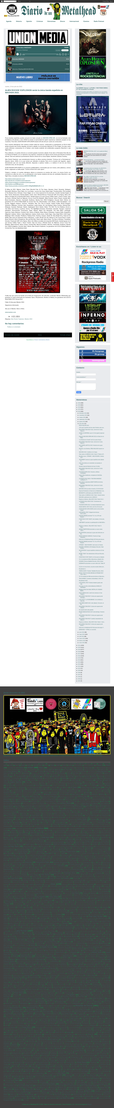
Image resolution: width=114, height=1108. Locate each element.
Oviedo (43, 984)
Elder (24, 857)
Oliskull (78, 978)
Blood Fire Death (77, 806)
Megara (81, 952)
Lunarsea (107, 941)
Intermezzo (73, 911)
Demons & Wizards (27, 841)
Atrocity (43, 791)
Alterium (46, 778)
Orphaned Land (52, 982)
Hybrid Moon (79, 904)
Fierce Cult (83, 873)
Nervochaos (76, 970)
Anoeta (12, 783)
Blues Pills (56, 808)
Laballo (29, 928)
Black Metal (66, 803)
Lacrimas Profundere (38, 928)
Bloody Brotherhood (10, 808)
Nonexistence (77, 973)
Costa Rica (55, 826)
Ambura (77, 778)
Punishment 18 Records (69, 996)
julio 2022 (81, 423)
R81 (57, 998)
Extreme (29, 869)
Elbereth (18, 857)
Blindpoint (36, 806)
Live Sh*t (12, 940)
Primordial (24, 994)
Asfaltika (47, 789)
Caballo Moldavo (35, 815)
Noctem (46, 973)
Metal (14, 956)
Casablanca (84, 817)
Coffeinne (55, 824)
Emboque (69, 858)
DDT (79, 835)
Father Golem (72, 871)
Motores (23, 964)
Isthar (107, 912)
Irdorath (35, 912)
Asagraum (30, 789)
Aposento (17, 785)
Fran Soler (106, 876)
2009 (79, 670)
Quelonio (32, 998)
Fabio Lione (56, 869)
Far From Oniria (47, 871)
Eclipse (46, 853)
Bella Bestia (21, 799)
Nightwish (94, 972)
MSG (81, 964)
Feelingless (6, 873)
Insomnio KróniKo (46, 911)
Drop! (15, 851)
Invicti (15, 912)
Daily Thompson (46, 832)
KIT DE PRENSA (45, 923)
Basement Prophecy (100, 796)
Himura (90, 900)
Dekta (63, 839)
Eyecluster (50, 869)
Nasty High (83, 968)
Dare (83, 832)
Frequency (58, 878)
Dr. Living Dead (39, 850)
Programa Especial (84, 995)
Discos (62, 21)
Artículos (97, 787)
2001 (79, 681)
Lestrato (89, 934)
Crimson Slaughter (103, 826)
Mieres (13, 959)
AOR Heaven (86, 784)
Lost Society (7, 941)
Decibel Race (105, 837)
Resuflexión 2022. (83, 580)
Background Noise (51, 794)
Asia (71, 789)
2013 (79, 662)
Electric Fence (56, 857)
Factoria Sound (76, 869)
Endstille (57, 860)
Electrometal (90, 857)
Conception (106, 824)
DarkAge (77, 834)
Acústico (32, 771)
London (57, 940)
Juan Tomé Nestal (64, 918)
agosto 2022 (82, 421)
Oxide (49, 984)
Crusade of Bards (28, 830)
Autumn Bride (19, 792)
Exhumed (75, 867)
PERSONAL (67, 987)
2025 (79, 405)
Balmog (102, 794)
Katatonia (92, 920)
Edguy (96, 853)
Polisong (45, 991)
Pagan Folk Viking (84, 984)
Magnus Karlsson (70, 945)
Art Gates (73, 787)
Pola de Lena (38, 991)
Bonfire (51, 810)
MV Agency (34, 966)
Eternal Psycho (8, 866)
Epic (94, 862)
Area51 (82, 785)
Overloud (34, 984)
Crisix (10, 828)
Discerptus (58, 846)
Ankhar (86, 782)
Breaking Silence (22, 812)
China (23, 822)
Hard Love (67, 893)
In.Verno (67, 907)
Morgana (20, 963)
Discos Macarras (88, 846)
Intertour (89, 911)
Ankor (99, 782)
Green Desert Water (87, 888)
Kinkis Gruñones (14, 923)
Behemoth (6, 799)
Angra (27, 782)
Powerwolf (35, 993)
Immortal (47, 905)
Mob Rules (32, 961)
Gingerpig (47, 884)
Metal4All (29, 957)
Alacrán (82, 775)
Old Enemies (51, 978)
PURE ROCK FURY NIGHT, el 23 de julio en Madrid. (91, 557)
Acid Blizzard (87, 769)
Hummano (38, 904)
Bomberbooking (87, 808)
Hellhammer (77, 898)
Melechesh (88, 952)
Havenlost (64, 895)
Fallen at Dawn (16, 871)
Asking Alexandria (78, 789)
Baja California (76, 794)
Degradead (51, 839)
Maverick (21, 952)
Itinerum (11, 914)
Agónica (48, 775)
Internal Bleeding (81, 911)
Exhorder (68, 867)
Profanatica (58, 994)
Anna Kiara (106, 782)
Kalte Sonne (13, 920)
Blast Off (78, 805)
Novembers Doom (63, 975)
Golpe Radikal (12, 886)
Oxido (61, 984)
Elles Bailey (22, 858)
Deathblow (56, 837)
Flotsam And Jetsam (24, 876)
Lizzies (29, 940)
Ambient (71, 778)
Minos (52, 959)
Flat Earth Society (87, 875)
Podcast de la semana (16, 991)
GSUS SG (71, 889)
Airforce (76, 775)
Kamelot (27, 919)
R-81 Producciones (49, 998)
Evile (38, 867)
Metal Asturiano (26, 956)
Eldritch (29, 857)
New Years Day (27, 972)
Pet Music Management (96, 987)
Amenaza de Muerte (92, 778)
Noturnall (48, 975)
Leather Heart (28, 933)
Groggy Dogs (26, 889)
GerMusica (84, 882)
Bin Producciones (23, 801)
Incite (80, 907)
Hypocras (99, 904)
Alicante (37, 776)
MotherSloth (8, 964)
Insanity (14, 911)
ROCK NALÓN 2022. (84, 425)
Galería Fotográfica (78, 880)
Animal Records (54, 782)
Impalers (69, 905)
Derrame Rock (97, 841)
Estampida (58, 864)
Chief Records (93, 821)
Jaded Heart (75, 914)
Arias (7, 787)
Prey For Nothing (77, 993)
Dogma (62, 848)
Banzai (19, 796)
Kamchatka (20, 919)
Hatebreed (47, 895)
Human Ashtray (30, 904)
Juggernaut (90, 918)
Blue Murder (44, 808)
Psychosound (38, 996)
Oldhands (59, 978)
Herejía (108, 898)
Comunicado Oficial (98, 824)
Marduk (108, 948)
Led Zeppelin (46, 933)
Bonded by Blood (12, 810)
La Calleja (50, 927)
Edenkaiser (70, 853)
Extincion (24, 869)
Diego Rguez (14, 846)
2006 (79, 676)
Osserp (78, 982)
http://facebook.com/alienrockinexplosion (18, 180)
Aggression (26, 775)
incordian (85, 907)
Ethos (16, 865)
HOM (59, 902)
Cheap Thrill (42, 821)
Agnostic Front (40, 775)
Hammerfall (6, 893)
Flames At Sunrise (75, 875)
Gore (18, 886)
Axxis (107, 792)
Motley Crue (16, 964)
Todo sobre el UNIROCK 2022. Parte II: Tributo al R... (91, 454)
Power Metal (18, 993)
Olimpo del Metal (67, 978)
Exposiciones (7, 869)
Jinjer (33, 916)
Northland (15, 975)
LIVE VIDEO (20, 940)
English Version (94, 860)
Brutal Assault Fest (85, 812)
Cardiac (66, 817)
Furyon (36, 880)
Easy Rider (23, 853)
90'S (63, 768)
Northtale (21, 975)
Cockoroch (47, 824)
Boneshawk (44, 810)
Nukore (42, 977)
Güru (17, 891)
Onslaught (71, 980)
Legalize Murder (84, 933)
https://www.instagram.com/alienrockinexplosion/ (20, 182)
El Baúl (58, 855)
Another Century (27, 783)
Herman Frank (25, 900)
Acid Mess (94, 769)
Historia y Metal (17, 902)
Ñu (65, 977)
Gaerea (65, 880)
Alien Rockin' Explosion (17, 319)
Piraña (93, 989)
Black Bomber (61, 801)
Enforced (80, 860)
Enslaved (12, 862)
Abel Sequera (102, 768)
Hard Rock (75, 893)
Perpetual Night (58, 987)
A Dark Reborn (70, 768)
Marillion (13, 950)
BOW (97, 810)
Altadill (23, 778)
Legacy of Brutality (57, 933)
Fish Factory (45, 875)
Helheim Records (28, 898)
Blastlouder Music (105, 805)
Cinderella (57, 822)
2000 (49, 763)
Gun (98, 889)
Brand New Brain (7, 812)
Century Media (82, 819)
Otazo (84, 982)
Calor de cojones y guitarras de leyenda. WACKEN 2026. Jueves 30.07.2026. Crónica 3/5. (96, 185)
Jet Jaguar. (21, 916)
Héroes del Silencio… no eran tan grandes (94, 159)
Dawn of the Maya (59, 835)
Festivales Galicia (56, 873)
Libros (93, 936)
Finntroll (107, 873)
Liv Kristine (82, 938)
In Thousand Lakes (46, 907)
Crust (36, 830)
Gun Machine (104, 889)
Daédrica (13, 832)
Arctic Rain (69, 785)
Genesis (64, 882)
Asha (58, 789)
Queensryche (23, 998)
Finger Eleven (91, 873)
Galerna (87, 880)
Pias (63, 989)
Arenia (94, 785)
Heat (5, 897)
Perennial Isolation (26, 987)
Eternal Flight (97, 864)
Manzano (69, 948)
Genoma (70, 882)
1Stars (36, 763)
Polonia (51, 991)
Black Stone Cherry (15, 805)
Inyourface (29, 912)
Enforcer (86, 860)
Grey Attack (103, 888)
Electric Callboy (46, 857)
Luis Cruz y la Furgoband (90, 941)
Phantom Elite (106, 987)
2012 (79, 664)
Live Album (90, 938)
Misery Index (66, 959)
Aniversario (78, 782)
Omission (98, 978)
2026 (79, 403)
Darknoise (97, 834)
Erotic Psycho (106, 862)
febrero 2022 (82, 640)
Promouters (7, 996)
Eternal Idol (106, 864)
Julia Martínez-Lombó (101, 918)
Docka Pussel (39, 848)
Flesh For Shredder (99, 874)
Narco (59, 968)
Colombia (80, 824)
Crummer (19, 830)
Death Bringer (28, 837)
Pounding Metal (8, 993)
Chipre (28, 822)
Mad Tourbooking (8, 945)
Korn (16, 925)
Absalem (22, 769)
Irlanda (40, 912)
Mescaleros (85, 954)
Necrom (18, 970)
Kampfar (32, 919)
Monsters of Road (65, 961)
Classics (94, 822)
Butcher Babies (25, 815)
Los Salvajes (105, 940)
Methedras (88, 957)
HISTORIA (8, 902)
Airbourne (70, 775)
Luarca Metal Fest (65, 941)
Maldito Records (47, 947)
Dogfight (56, 848)
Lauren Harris (95, 931)
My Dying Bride (44, 966)
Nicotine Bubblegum (48, 972)
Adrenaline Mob (82, 771)
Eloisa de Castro (31, 858)
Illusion (35, 905)
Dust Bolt (82, 851)
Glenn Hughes (78, 884)
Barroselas (92, 796)
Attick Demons (63, 791)
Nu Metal (92, 975)
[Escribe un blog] (14, 316)
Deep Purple (7, 839)
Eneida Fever (64, 860)
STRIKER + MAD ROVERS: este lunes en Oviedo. (91, 545)
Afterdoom (84, 773)
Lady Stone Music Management (63, 928)
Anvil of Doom (61, 784)
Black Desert (96, 801)
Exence (55, 867)
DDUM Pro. (85, 835)
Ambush (83, 778)
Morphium (63, 963)
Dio (52, 846)
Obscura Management (87, 977)
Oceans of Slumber (9, 978)
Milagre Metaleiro (31, 959)
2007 (79, 674)
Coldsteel (74, 824)
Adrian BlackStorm (102, 771)
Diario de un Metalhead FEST (62, 844)
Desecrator (6, 842)
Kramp (44, 925)
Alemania (6, 776)
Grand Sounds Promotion (84, 886)
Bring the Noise (51, 812)
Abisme (10, 769)
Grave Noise (36, 888)
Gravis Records (52, 888)
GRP (44, 889)
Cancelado (25, 817)
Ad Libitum (40, 771)
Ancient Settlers (55, 780)
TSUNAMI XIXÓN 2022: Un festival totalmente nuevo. (92, 504)
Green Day (77, 888)
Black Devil (105, 801)
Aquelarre (30, 785)
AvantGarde (54, 792)
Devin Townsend (104, 842)
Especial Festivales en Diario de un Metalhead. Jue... (92, 491)
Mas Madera (64, 950)
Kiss (29, 923)
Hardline (6, 895)
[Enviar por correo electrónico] (12, 316)
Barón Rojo (83, 796)
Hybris (85, 904)
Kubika (107, 925)
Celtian (30, 819)
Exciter (49, 867)
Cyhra (109, 830)
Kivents (65, 923)
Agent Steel (18, 775)
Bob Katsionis (69, 808)
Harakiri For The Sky (56, 893)
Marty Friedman (50, 950)
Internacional (74, 21)
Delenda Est (84, 839)
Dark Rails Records (58, 834)
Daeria (20, 832)
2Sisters (86, 765)
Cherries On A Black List (62, 821)
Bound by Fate (91, 810)
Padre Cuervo (74, 984)
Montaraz (74, 961)
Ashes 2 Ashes (64, 789)
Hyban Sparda (70, 904)
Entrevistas (51, 21)
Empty (5, 860)
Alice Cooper (46, 776)
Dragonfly (63, 850)
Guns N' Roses (8, 891)
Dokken (68, 848)
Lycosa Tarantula (30, 943)
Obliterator (77, 977)
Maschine (72, 950)
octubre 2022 (82, 417)
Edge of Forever (88, 853)
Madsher (50, 945)
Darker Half (84, 834)
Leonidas (58, 934)
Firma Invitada (34, 875)
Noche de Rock (38, 973)
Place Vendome (100, 989)
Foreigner (77, 876)
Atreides (38, 791)
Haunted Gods (56, 895)
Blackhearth (44, 805)
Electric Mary (64, 857)
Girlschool (64, 884)
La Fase (105, 927)
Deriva (77, 841)
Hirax (101, 900)
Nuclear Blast (17, 977)
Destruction (48, 842)
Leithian (25, 934)
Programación (97, 995)
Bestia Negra (69, 799)
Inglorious (60, 909)
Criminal (95, 826)
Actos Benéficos (12, 771)
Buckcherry (31, 813)
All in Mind (79, 776)
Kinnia (21, 923)
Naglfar (24, 968)
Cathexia (9, 819)
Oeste (33, 978)
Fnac (46, 876)
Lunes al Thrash (7, 943)
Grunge (63, 889)
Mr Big (71, 964)
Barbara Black (36, 796)
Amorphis (40, 780)
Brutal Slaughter (8, 814)
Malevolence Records (63, 947)
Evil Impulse (7, 867)
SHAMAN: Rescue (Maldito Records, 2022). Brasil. (91, 561)
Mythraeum (83, 966)
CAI (71, 815)
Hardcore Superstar (104, 893)
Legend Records (93, 933)
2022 (79, 411)
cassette (104, 817)
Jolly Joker (83, 916)
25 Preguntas (78, 765)
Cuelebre (79, 830)
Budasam (38, 814)
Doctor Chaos (49, 848)
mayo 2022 (82, 634)
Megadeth (74, 952)
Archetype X (55, 785)
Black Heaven (16, 803)
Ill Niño (24, 905)
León (51, 934)
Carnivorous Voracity (74, 817)
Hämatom (94, 891)
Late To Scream (76, 931)
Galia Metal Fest (95, 880)
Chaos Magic (16, 821)
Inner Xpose (85, 909)
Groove (33, 889)
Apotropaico (23, 785)
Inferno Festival (27, 909)
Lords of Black (70, 940)
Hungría (63, 904)
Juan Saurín (53, 918)
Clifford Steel (6, 824)
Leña (36, 934)
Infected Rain (12, 909)
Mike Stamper (21, 959)
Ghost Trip (12, 884)
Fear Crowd (87, 871)
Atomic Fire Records (29, 791)
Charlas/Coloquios (25, 821)
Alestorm (15, 776)
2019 (79, 649)
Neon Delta (69, 970)
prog (64, 994)
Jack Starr (67, 914)
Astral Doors (93, 789)
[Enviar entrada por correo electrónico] (9, 316)
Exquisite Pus (17, 869)
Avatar (61, 792)
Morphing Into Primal (54, 963)
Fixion (66, 875)
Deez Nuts (17, 839)
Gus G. (23, 891)
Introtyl (101, 911)
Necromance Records (27, 970)
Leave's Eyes (37, 933)
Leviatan (26, 936)
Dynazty (101, 851)
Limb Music (19, 938)
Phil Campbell (21, 989)
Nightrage (88, 971)
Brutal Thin (17, 814)
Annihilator (6, 784)
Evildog (33, 867)
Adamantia (57, 771)
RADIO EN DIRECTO (98, 998)
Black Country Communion (85, 801)
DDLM (74, 835)
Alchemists (100, 775)
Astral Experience (102, 789)
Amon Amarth (23, 780)
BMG (61, 808)
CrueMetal (12, 830)
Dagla (26, 832)
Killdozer (50, 921)
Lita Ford (63, 938)
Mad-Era (17, 945)
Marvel (57, 950)
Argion (108, 785)
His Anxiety (107, 900)
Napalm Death (39, 968)
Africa (69, 773)
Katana (86, 920)
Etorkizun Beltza (28, 866)
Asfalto (53, 789)
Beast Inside (86, 798)
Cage (67, 815)
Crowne (94, 828)
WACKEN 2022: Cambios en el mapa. (88, 452)
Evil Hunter (106, 866)
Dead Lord (94, 835)
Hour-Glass (99, 902)
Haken (81, 891)
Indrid (98, 907)
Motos (44, 964)
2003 (57, 763)
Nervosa (83, 970)
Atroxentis (49, 791)
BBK (55, 798)
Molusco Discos (40, 961)
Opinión (29, 21)
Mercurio (51, 954)
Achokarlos (79, 769)
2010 (79, 668)
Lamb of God (91, 928)
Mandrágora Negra (8, 948)
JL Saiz (38, 916)
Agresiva (55, 775)
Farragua (55, 871)
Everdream (70, 865)
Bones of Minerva (34, 810)
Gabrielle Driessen (58, 880)
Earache (16, 853)
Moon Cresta (81, 961)
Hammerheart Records (18, 893)
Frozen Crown (83, 878)
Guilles (93, 889)
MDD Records (43, 952)
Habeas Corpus (46, 891)
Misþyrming (97, 959)
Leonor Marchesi (67, 934)
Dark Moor (49, 834)
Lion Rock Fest (28, 938)
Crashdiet (83, 826)
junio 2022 (82, 632)
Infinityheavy (54, 909)
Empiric (107, 858)
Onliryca (48, 980)
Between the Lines (80, 799)
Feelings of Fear (15, 873)
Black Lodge (49, 803)
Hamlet (106, 891)
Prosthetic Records (17, 996)
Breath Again (37, 812)
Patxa (62, 985)
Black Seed (6, 805)
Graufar (5, 888)
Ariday (12, 787)
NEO (55, 970)
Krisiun (80, 925)
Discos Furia (78, 846)
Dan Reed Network (70, 832)
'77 (4, 763)
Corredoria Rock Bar (38, 826)
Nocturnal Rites (54, 973)
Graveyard (44, 888)
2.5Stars (42, 763)
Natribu (106, 968)
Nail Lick (30, 968)
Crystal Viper (71, 830)
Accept (58, 769)
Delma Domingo (105, 839)
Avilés (87, 792)
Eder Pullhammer (78, 853)
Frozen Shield (91, 878)
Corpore (30, 826)
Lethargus (106, 934)
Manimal (15, 948)
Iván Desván (46, 914)
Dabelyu (7, 832)
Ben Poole (52, 799)
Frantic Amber (26, 878)
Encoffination (28, 860)
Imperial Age (75, 905)
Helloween (84, 898)
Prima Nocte (105, 993)
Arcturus (76, 785)
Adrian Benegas (91, 771)
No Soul (19, 973)
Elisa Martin (14, 858)
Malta (85, 947)
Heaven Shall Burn (19, 897)
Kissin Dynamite (36, 923)
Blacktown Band (70, 805)
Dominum (74, 848)
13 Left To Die (16, 763)
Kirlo (26, 923)
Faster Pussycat (63, 871)
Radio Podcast (99, 21)
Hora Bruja (65, 902)
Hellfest (57, 898)
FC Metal (79, 871)
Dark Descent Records (11, 834)
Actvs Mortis (24, 771)
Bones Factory (22, 810)
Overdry (22, 984)
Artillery (107, 787)
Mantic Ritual (40, 948)
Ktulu (102, 925)
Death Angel (20, 837)
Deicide (57, 839)
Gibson (25, 884)
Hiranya (96, 900)
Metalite (58, 957)
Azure (42, 794)
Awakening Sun (100, 792)
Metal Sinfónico (20, 957)
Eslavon (36, 864)
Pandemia (96, 984)
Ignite (18, 905)
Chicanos (79, 821)
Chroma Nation (36, 822)
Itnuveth (18, 914)
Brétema (44, 812)
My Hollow (52, 966)
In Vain (55, 907)
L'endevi (32, 927)
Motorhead (30, 964)
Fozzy (101, 876)
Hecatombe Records (103, 897)
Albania (87, 775)
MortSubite (95, 963)
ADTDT (20, 773)
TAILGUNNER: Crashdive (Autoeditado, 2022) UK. (91, 578)
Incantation (74, 907)
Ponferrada (64, 991)
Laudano (89, 931)
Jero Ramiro (14, 916)
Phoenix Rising (43, 989)
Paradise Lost (19, 986)
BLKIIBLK (55, 806)
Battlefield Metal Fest (47, 798)
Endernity (51, 860)
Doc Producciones (28, 848)
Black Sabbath (104, 803)
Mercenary (44, 954)
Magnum (62, 945)
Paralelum (38, 986)
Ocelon (17, 978)
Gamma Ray (7, 882)
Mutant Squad (25, 966)
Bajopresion (87, 794)
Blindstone (43, 806)
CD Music (23, 819)
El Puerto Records (97, 855)
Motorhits (38, 964)
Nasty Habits (75, 968)
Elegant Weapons (99, 857)
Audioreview (84, 791)
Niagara (39, 971)
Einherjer (11, 855)
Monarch (48, 961)
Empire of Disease (98, 858)
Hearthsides (106, 895)
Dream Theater (103, 850)
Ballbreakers (95, 794)
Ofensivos (39, 978)
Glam (71, 884)
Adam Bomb (48, 771)
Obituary (71, 977)
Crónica (40, 828)
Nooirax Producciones (87, 973)
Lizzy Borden (37, 940)
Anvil (55, 783)
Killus (65, 921)
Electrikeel (81, 857)
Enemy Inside (72, 860)
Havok (70, 895)
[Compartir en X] (15, 316)
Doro (12, 850)
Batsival (22, 798)
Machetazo (73, 943)
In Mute (27, 907)
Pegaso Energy (106, 986)
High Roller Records (67, 900)
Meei (68, 952)
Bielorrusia (106, 799)
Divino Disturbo (17, 848)
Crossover (63, 828)
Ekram (16, 855)
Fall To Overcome (106, 869)
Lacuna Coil (50, 928)
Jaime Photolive (84, 914)
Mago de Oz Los (92, 945)
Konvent (11, 925)
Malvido (97, 947)
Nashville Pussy (66, 968)
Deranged (61, 841)
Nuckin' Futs (100, 975)
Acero (73, 769)
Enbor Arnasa (19, 860)
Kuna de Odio (16, 927)
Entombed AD (19, 862)
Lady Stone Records (80, 928)
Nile (106, 971)
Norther (107, 973)
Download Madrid (22, 850)
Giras (53, 884)
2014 (79, 660)
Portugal (90, 991)
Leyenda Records (59, 936)
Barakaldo (26, 796)
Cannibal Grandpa (58, 817)
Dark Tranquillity (69, 834)
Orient (20, 982)
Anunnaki (50, 783)
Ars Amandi (44, 787)
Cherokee (50, 821)
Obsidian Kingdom (99, 977)
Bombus (94, 808)
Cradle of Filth (69, 826)
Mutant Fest (14, 966)
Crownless (100, 828)
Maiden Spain (101, 945)
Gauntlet (58, 882)
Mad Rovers (104, 943)
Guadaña (86, 889)
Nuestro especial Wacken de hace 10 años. (89, 466)
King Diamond (95, 921)
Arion (17, 787)
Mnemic (19, 961)
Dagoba (32, 832)
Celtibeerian (38, 819)
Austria (106, 791)
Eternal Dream (87, 864)
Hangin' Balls (38, 893)
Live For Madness (100, 938)
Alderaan (107, 775)
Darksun (6, 835)
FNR (51, 876)
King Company (86, 921)
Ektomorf (22, 855)
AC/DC (53, 769)
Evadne (47, 865)
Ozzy (66, 984)
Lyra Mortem (56, 943)
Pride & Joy (86, 993)
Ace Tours (66, 769)
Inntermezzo (93, 909)
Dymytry (89, 851)
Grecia (59, 888)
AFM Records (61, 773)
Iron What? (95, 912)
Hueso (7, 904)
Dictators (95, 844)
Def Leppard (34, 839)
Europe (41, 866)
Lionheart (49, 938)
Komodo (5, 925)
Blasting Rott (95, 805)
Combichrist (88, 824)
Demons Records (38, 841)
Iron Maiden (66, 912)
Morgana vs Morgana (31, 963)
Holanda (36, 902)
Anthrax (43, 784)
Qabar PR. (106, 996)
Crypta (48, 830)
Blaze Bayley (9, 806)
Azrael (35, 794)
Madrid (32, 945)
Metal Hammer (81, 956)
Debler (89, 837)
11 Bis (9, 763)
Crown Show (87, 828)
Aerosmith (52, 773)
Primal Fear (7, 995)
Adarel (69, 771)
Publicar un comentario (13, 327)
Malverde (90, 947)
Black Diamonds (7, 803)
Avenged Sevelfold (69, 792)
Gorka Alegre (38, 886)
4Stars (30, 767)
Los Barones (86, 940)
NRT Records (79, 975)
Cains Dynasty (78, 815)
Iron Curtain (47, 912)
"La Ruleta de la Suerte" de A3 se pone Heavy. (90, 439)
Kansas (47, 919)
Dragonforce (70, 849)
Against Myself (91, 773)
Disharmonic (98, 846)
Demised (11, 841)
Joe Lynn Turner (57, 916)
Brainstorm (105, 810)
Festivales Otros (69, 873)
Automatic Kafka (8, 792)
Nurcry (53, 977)
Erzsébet (7, 864)
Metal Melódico (91, 956)
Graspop (106, 886)
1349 (23, 763)
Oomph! (78, 980)
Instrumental (63, 911)
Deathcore (63, 837)
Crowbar (71, 828)
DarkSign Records (105, 834)
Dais (53, 832)
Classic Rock (85, 822)
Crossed (51, 828)
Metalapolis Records (39, 957)
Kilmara (72, 921)
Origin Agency (27, 982)
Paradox (26, 985)
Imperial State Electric (85, 905)
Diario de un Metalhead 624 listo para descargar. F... (91, 627)
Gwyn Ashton (37, 891)
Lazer (109, 931)
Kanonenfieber (39, 920)
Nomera (70, 973)
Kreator (57, 925)
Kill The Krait (42, 921)
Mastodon (14, 952)
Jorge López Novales (96, 916)
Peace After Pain (69, 985)
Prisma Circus (31, 994)
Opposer (6, 982)
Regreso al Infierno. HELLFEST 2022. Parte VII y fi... (91, 499)
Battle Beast (37, 798)
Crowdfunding (78, 828)
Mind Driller (40, 959)
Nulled (47, 977)
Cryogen (42, 830)
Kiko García (34, 921)
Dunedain (41, 851)
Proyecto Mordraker (28, 996)
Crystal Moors (62, 830)
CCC (17, 819)
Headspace (91, 895)
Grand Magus (71, 886)
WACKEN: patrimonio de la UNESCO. (88, 497)
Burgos (78, 814)
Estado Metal (50, 864)
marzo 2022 (82, 638)
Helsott (103, 898)
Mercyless (76, 954)
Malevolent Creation (76, 947)
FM (42, 876)
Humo (45, 904)
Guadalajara (79, 889)
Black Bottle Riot (72, 801)
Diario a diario (30, 844)
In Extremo (12, 907)
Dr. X (53, 849)
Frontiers (66, 878)
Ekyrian (28, 855)
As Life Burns (20, 789)
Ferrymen (46, 873)
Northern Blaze (7, 975)
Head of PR (77, 895)
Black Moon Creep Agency (89, 803)
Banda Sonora (12, 796)
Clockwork (18, 824)
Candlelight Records (36, 817)
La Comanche (88, 927)
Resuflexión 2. (82, 569)
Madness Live (24, 945)
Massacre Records (88, 950)
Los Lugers (96, 940)
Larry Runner (21, 931)
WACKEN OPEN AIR (49, 138)
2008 (79, 672)
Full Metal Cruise (16, 880)
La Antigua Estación (41, 927)
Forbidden (71, 876)
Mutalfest (7, 966)
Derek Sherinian (69, 841)
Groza (39, 889)
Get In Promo (93, 882)
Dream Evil (95, 849)
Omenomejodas (91, 978)
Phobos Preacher (32, 989)
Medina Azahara (60, 952)
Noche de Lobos (28, 973)
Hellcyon (44, 898)
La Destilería (98, 927)
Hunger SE (56, 904)
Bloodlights (108, 806)
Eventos (86, 21)
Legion (101, 933)
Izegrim (54, 914)
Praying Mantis (44, 993)
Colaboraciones (64, 824)
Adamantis (64, 771)
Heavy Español (40, 897)
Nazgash (12, 970)
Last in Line (60, 931)
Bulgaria (44, 813)
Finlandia (98, 873)
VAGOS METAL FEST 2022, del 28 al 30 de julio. (90, 506)
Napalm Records (50, 968)
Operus (101, 980)
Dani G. (78, 832)
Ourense (108, 982)
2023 (79, 409)
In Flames (20, 907)
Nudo (26, 977)
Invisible (22, 912)
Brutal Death (95, 812)
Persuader (75, 987)
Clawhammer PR (103, 822)
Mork (40, 963)
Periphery (41, 987)
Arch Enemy (45, 785)
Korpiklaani (23, 925)
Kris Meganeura (72, 925)
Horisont (72, 902)
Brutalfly (24, 814)
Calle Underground (103, 815)
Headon (84, 895)
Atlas (13, 791)
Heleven (12, 898)
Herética (18, 900)
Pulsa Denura (52, 996)
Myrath (58, 966)
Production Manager (48, 995)
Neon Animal (61, 970)
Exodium (89, 867)
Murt (109, 964)
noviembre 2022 (83, 415)
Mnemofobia (25, 961)
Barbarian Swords (46, 796)
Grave (10, 888)
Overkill (28, 984)
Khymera (27, 921)
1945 (27, 763)
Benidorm (60, 799)
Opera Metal (94, 980)
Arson (66, 787)
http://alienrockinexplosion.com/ (15, 179)
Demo (18, 841)
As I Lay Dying (12, 789)
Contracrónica (16, 826)
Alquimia (17, 778)
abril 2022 (81, 636)
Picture (68, 989)
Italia (5, 914)
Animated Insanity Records (67, 782)
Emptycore (11, 860)
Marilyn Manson (21, 950)
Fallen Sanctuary (25, 871)
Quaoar (5, 998)
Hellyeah (99, 898)
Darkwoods (20, 835)
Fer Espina (31, 873)
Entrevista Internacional (60, 862)
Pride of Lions (96, 993)
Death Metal (46, 837)
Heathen (10, 897)
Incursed (92, 907)
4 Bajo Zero (13, 768)
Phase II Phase (7, 989)
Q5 (101, 996)
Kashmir (74, 919)
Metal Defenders (57, 956)
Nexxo (34, 971)
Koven (29, 925)
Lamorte (107, 928)
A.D (96, 768)
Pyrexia (97, 996)
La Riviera (11, 928)
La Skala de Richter (20, 928)
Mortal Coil (71, 963)
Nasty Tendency (92, 968)
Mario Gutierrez (39, 950)
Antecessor (36, 784)
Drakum (82, 850)
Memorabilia (24, 954)
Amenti (101, 778)
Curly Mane (96, 830)
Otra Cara (102, 982)
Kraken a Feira (36, 925)
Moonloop (97, 961)
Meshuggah (101, 954)
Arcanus (37, 785)
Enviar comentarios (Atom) (41, 339)
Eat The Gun (32, 853)
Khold (17, 921)
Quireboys (38, 998)
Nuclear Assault (8, 977)
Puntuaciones (90, 996)
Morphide (45, 963)
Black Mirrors (78, 803)
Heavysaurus (93, 896)
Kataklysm (80, 919)
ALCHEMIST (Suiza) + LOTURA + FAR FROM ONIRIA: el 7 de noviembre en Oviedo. (92, 88)
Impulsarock (105, 905)
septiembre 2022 (83, 419)
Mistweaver (90, 959)
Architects (62, 785)
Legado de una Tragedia (71, 933)
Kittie (60, 923)
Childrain (100, 821)
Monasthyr (55, 961)
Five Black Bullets (59, 874)
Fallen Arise (7, 871)
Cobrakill (41, 824)
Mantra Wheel (53, 948)
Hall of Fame (87, 891)
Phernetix (14, 989)
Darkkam (91, 834)
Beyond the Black (97, 799)
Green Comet (68, 888)
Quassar (11, 998)
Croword (107, 828)
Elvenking (40, 858)
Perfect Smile (34, 987)
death (109, 835)
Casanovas (92, 817)
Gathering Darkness (49, 882)
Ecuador (58, 853)
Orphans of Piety (62, 982)
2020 (79, 647)
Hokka (30, 902)
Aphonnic (107, 784)
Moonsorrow (106, 961)
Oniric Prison (24, 980)
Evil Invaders (16, 867)
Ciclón (44, 822)
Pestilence (86, 987)
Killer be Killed (57, 921)
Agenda (8, 21)
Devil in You (69, 842)
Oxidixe (55, 984)
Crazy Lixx (89, 826)
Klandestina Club (82, 923)
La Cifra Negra (79, 927)
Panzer (11, 986)
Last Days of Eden (50, 931)
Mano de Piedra (23, 948)
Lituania (76, 938)
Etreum (36, 865)
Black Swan (25, 805)
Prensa (60, 993)
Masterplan (6, 952)
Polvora (57, 991)
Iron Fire (54, 912)
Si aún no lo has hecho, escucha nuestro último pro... (92, 566)
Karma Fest (53, 920)
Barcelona (54, 796)
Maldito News (35, 947)
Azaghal (15, 794)
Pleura (107, 989)
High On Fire (57, 900)
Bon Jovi (100, 808)
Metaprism (81, 957)
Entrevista (28, 862)
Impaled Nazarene (56, 905)
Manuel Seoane (61, 948)
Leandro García (8, 933)
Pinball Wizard (85, 989)
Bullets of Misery (58, 814)
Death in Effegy (36, 837)
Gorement (30, 886)
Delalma (70, 839)
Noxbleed (71, 975)
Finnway (5, 874)
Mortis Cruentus (87, 963)
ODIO (23, 978)
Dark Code (96, 832)
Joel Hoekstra (67, 916)
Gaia (70, 880)
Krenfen (63, 925)
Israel (102, 912)
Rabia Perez (64, 998)
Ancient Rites (47, 780)
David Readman (36, 835)
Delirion (96, 839)
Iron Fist (59, 912)
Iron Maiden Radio (77, 912)
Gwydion (30, 891)
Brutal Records (105, 812)
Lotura (35, 941)
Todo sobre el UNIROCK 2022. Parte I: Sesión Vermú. (92, 495)
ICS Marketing (12, 905)
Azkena (30, 794)
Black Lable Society (27, 803)
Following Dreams (61, 876)
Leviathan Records (41, 936)
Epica (99, 862)
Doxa (31, 850)
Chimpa (17, 822)
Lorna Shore (78, 940)
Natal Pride (100, 968)
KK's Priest (74, 923)
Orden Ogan (14, 982)
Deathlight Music (72, 837)
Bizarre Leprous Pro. (50, 801)
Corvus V (47, 826)
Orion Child (35, 982)
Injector (73, 909)
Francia (5, 878)
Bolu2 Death (78, 808)
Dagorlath (38, 832)
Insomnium (54, 911)
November (54, 975)
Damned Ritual (60, 832)
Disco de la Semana (67, 846)
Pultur (58, 996)
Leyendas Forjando (85, 936)
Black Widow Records (34, 805)
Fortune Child (85, 876)
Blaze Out (18, 806)
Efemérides (102, 853)
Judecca (84, 918)
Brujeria (75, 812)
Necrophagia (39, 970)
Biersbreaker (7, 801)
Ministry (47, 959)
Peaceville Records (80, 986)
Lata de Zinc (68, 931)
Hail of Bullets (75, 891)
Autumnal (26, 792)
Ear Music (8, 853)
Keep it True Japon (101, 919)
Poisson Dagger (29, 991)
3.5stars (99, 765)
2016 (79, 655)
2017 (79, 653)
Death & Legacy (9, 837)
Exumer (35, 869)
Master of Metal (105, 950)
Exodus (96, 867)
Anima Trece (44, 782)
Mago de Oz (81, 945)
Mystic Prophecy (73, 966)
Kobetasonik (101, 923)
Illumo (29, 905)
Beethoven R (105, 798)
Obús (106, 977)
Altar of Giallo (30, 778)
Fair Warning (97, 869)
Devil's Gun (79, 842)
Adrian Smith (7, 773)
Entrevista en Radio (42, 862)
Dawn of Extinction (47, 835)
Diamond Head (12, 844)
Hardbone (85, 893)
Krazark (49, 925)
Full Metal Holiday (28, 880)
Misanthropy (59, 959)
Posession (99, 991)
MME (103, 959)
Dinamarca (35, 846)
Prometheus (106, 994)
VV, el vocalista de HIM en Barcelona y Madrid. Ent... (91, 559)
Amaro (58, 778)
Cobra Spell (33, 824)
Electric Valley (73, 857)
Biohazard (41, 801)
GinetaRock (39, 884)
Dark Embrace (23, 834)
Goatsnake (98, 884)
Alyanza (52, 778)
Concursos (7, 826)
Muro (104, 964)
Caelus (62, 815)
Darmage (27, 835)
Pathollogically (56, 985)
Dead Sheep (102, 835)
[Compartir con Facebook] (17, 316)
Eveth (90, 866)
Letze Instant (19, 936)
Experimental (104, 867)
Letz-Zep (12, 936)
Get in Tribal (100, 882)
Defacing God (42, 839)
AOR (78, 784)
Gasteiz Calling (39, 882)
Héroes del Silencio (35, 900)
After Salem (76, 773)
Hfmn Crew (48, 900)
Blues (50, 808)
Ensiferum (6, 862)
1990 (31, 763)
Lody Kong (44, 940)
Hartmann (12, 895)
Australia (99, 791)
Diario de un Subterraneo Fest (82, 844)
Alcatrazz (93, 775)
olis (74, 978)
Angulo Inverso (35, 782)
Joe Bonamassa (46, 916)
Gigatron (31, 884)
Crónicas (40, 21)
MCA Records (35, 952)
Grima (12, 889)
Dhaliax (5, 844)
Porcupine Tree (71, 991)
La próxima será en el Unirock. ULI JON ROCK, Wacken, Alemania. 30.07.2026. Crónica (95, 169)
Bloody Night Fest (29, 808)
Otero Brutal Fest (92, 982)
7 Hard (49, 767)
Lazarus (103, 931)
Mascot (79, 950)
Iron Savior (86, 912)
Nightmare (81, 972)
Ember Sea (54, 858)
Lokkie (50, 940)
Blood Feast (68, 806)
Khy (22, 921)
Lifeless (107, 936)
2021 (79, 645)
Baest (68, 794)
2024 (79, 407)
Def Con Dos (25, 839)
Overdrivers (14, 984)
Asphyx (85, 789)
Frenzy (52, 878)
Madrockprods (41, 945)
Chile (10, 822)
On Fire (105, 978)
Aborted (16, 769)
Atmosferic (18, 791)
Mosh (101, 963)
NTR (86, 975)
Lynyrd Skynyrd (48, 943)
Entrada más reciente (12, 335)
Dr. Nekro (47, 850)
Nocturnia (62, 973)
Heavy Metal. (77, 896)
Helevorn (18, 898)
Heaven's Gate (29, 896)
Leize (30, 934)
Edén (63, 853)
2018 (79, 651)
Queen (16, 998)
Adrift (14, 773)
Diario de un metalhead (44, 844)
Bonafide (106, 808)
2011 (79, 666)
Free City (34, 878)
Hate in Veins (30, 895)
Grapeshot (98, 886)
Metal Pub (12, 957)
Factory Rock (87, 869)
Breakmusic (30, 812)
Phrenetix (57, 989)
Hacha (53, 891)
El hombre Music (76, 855)
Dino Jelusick (44, 846)
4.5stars (20, 768)
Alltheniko (94, 776)
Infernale (19, 909)
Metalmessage (74, 957)
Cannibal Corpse (47, 817)
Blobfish (62, 806)
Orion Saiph (44, 982)
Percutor (18, 987)
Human (21, 904)
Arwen (5, 789)
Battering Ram (29, 798)
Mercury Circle (59, 954)
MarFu (7, 950)
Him (86, 900)
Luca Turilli (75, 941)
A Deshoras (79, 768)
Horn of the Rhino (80, 902)
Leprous (82, 934)
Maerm (56, 945)
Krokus (91, 925)
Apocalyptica (9, 785)
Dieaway (6, 846)
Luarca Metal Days (51, 941)
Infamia (5, 909)
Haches (59, 891)
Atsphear (55, 791)
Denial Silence (54, 841)
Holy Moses (53, 902)
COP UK (24, 826)
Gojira (5, 886)
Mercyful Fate (68, 954)
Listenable (55, 938)
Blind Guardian (28, 806)
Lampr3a (6, 931)
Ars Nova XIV (53, 787)
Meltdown (16, 954)
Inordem (108, 909)
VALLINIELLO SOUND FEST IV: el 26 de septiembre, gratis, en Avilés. (93, 177)
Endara (45, 860)
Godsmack (106, 884)
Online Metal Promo (39, 980)
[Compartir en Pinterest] (19, 316)
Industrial (105, 907)
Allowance (87, 776)
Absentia (34, 769)
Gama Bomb (105, 880)
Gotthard (52, 886)
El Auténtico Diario (50, 855)
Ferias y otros (38, 873)
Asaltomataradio (39, 789)
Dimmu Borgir (27, 846)
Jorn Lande (13, 918)
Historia (19, 21)
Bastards (16, 798)
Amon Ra (32, 780)
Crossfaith (57, 828)
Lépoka (75, 934)
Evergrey (77, 866)
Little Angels (69, 938)
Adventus (26, 773)
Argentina (101, 785)
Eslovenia (43, 864)
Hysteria (104, 904)
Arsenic (61, 787)
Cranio (77, 826)
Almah (100, 776)
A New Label (88, 768)
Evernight (84, 866)
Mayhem (27, 952)
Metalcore (50, 957)
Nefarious (50, 970)
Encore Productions (37, 860)
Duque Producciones (68, 852)
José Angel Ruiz (32, 918)
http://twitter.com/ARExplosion (14, 184)
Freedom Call (43, 878)
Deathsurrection (82, 837)
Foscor (91, 876)
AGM (32, 775)
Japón (100, 914)
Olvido (84, 978)
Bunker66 (72, 813)
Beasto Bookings (96, 798)
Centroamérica (71, 819)
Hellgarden (70, 898)
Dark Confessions (105, 832)
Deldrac (77, 839)
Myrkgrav (64, 966)
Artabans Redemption (86, 787)
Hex (42, 900)
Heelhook (6, 898)
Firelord (11, 874)
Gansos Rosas (22, 882)
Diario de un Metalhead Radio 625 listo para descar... (92, 539)
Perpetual (48, 987)
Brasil (14, 812)
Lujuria (100, 941)
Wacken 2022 (28, 319)
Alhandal (30, 776)
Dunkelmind (56, 851)
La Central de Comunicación (64, 927)
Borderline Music (65, 810)
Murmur (99, 964)
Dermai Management (86, 841)
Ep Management (86, 862)
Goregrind (23, 886)
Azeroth (25, 794)
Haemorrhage (67, 891)
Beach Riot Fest (70, 798)
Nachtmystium (18, 968)
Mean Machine (51, 952)
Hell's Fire (37, 898)
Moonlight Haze (90, 961)
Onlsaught (54, 980)
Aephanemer (34, 773)
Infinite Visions (46, 909)
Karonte (61, 920)
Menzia (38, 954)
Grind (18, 889)
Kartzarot (67, 920)
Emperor (90, 858)
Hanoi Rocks (47, 893)
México (102, 957)
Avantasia (46, 792)
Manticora (46, 948)
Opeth (107, 980)
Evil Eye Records (97, 865)
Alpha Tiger (10, 778)
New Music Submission (16, 971)
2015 (79, 658)
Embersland (62, 858)
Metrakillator (95, 957)
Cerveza (93, 819)
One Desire (16, 980)
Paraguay (32, 985)
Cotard (62, 826)
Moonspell (6, 963)
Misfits (74, 959)
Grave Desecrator (18, 888)
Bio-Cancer (34, 801)
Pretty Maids (68, 993)
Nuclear (107, 975)
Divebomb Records (8, 848)
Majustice (21, 947)
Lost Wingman (28, 941)
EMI (75, 858)
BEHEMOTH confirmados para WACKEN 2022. (90, 493)
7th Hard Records (56, 767)
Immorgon (41, 905)
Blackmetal (52, 805)
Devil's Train (87, 842)
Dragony (77, 849)
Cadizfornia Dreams (54, 815)
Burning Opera (86, 814)
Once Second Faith (8, 980)
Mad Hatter (89, 943)
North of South (99, 973)
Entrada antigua (65, 335)
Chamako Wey (7, 821)
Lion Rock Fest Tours (40, 938)
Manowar (32, 948)
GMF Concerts (89, 884)
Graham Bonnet (61, 886)
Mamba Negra (106, 947)
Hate (23, 895)
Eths (20, 866)
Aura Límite (92, 791)
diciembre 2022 (83, 413)
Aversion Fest (80, 792)
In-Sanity (62, 907)
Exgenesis (61, 867)
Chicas (85, 821)
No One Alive (12, 973)
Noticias (42, 975)
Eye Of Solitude (42, 869)
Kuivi (9, 927)
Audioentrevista (73, 791)
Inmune (79, 909)
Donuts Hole (81, 848)
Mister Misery (81, 959)
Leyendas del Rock (71, 936)
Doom (88, 848)
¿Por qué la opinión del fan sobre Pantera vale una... (91, 427)
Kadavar (6, 920)
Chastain (34, 821)
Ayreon (9, 794)
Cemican (46, 819)
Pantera (6, 986)
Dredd (5, 851)
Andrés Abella (74, 780)
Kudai (5, 927)
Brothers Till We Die (66, 812)
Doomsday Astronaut (98, 848)
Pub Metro (45, 996)
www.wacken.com (10, 312)
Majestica (15, 947)
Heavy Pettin (85, 897)
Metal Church (48, 956)
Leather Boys (18, 933)
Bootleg (57, 810)
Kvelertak (24, 927)
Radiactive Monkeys (79, 998)
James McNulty (93, 914)
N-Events (90, 966)
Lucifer (81, 941)
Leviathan (33, 936)
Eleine (107, 857)
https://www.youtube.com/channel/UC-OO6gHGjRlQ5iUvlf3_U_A (24, 186)
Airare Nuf (62, 775)
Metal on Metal (101, 956)
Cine (63, 822)
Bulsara (66, 813)
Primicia (16, 995)
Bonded (5, 810)
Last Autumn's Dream (38, 931)
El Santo (105, 855)
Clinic (12, 824)
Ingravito (67, 909)
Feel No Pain (105, 871)
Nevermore (104, 970)
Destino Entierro (39, 842)
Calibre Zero (93, 815)
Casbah (98, 817)
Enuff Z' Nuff (73, 862)
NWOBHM (60, 977)
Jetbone (28, 916)
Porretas (79, 991)
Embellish (47, 858)
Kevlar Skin (11, 921)
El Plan (90, 855)
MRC (77, 964)
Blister (49, 806)
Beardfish (79, 798)
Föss (96, 876)
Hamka (100, 891)
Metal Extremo (68, 956)
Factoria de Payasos (65, 869)
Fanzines (40, 871)
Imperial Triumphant (96, 905)
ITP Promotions (26, 914)
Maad (63, 943)
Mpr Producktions (61, 964)
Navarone (6, 970)
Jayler (105, 914)
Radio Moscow (11, 1000)
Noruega (27, 975)
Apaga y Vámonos (97, 784)
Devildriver (95, 842)
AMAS (64, 778)
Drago (57, 850)
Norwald (35, 975)
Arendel (88, 785)
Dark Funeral (33, 834)
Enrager (101, 860)
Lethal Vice (98, 934)
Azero (20, 794)
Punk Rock (81, 996)
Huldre (15, 904)
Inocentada (101, 909)
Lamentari (100, 928)
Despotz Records (21, 842)
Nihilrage (102, 971)
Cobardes (25, 824)
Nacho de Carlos (99, 966)
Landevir (12, 931)
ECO (52, 853)
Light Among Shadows (9, 938)
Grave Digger (26, 888)
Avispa (93, 792)
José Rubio (43, 918)
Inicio (40, 335)
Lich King (101, 936)
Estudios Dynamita (75, 864)
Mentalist (32, 954)
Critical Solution (19, 828)
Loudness (41, 941)
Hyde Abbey (91, 904)
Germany (77, 882)
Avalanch (37, 792)
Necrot (44, 970)
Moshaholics (107, 963)
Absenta (28, 769)
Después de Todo (30, 842)
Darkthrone (13, 835)
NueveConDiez (34, 977)
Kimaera (78, 921)
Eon (80, 862)
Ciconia (50, 822)
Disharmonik (106, 846)
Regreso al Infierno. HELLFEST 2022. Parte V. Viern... (92, 622)
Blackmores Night (60, 805)
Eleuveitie (6, 858)
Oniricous (31, 980)
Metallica (65, 957)
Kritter (86, 925)
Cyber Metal (103, 830)
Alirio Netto (71, 776)
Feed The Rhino (96, 871)
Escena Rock (15, 864)
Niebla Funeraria (58, 971)
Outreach (7, 984)
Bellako (29, 799)
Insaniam (7, 911)
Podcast (6, 991)
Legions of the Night (16, 934)
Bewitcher (89, 799)
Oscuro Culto (71, 982)
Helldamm (50, 898)
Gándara (15, 882)
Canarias (18, 817)
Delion (90, 839)
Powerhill (29, 993)
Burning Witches (106, 814)
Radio (87, 998)
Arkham (28, 787)
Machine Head (81, 943)
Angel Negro (99, 780)
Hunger (50, 904)
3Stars (108, 765)
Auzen (31, 792)
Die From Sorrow (104, 844)
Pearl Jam (89, 985)
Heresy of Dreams (9, 900)
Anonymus (19, 784)
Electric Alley (36, 857)
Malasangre (27, 947)
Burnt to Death (9, 815)
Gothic (45, 886)
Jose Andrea (21, 918)
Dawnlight (68, 835)
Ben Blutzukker (44, 799)
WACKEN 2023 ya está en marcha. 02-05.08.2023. (91, 488)
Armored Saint (35, 787)
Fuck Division (99, 878)
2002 (79, 679)
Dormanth (6, 850)
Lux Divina (14, 943)
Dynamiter (95, 851)
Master (97, 950)
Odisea (28, 978)
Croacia (27, 828)
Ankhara (92, 782)
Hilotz (81, 900)
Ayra (5, 794)
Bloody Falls (20, 808)
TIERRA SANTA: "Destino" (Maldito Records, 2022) (91, 571)
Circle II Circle (76, 822)
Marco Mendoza (78, 948)
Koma (107, 923)
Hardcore (93, 893)
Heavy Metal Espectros (67, 896)
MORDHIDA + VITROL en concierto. (87, 629)
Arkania (22, 787)
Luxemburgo (21, 943)
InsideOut (21, 911)
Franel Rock (14, 878)
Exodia (81, 867)
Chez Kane (72, 821)
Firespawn (17, 874)
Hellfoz (64, 898)
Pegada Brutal (96, 986)
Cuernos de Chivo (87, 830)
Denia (48, 841)
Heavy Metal (53, 897)
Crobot (32, 828)
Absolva (47, 769)
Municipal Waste (90, 964)
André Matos (66, 780)
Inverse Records (8, 912)
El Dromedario (65, 855)
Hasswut (18, 895)
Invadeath (107, 911)
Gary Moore (31, 882)
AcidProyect (103, 769)
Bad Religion (62, 794)
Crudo (5, 830)
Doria (106, 848)
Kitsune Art (54, 923)
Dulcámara (33, 851)
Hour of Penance (90, 902)
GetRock (108, 882)
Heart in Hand (99, 895)
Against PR (99, 773)
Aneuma (90, 780)
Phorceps (51, 989)
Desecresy (12, 842)
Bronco (57, 812)
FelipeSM (23, 873)
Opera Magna (85, 980)
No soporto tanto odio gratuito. (86, 609)
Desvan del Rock (58, 842)
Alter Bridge (39, 778)
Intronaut (96, 911)
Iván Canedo (38, 914)
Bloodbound (101, 806)
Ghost (6, 884)
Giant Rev (19, 884)
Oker (44, 978)
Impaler (63, 905)
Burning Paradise (96, 813)
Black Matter (56, 803)
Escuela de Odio (26, 864)
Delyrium (5, 841)
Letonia (5, 936)
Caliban (86, 815)
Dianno (21, 844)
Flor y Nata (14, 876)
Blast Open (86, 805)
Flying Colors (35, 876)
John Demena (75, 916)
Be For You (61, 798)
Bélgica (13, 799)
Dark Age (89, 832)
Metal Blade (39, 956)
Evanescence (54, 865)
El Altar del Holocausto (38, 855)
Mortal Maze (78, 963)
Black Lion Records (39, 803)
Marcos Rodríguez (101, 948)
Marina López (30, 950)
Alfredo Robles (22, 776)
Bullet (49, 814)
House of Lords (107, 902)
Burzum (18, 815)
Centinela (63, 819)
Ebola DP (39, 853)
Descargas (105, 841)
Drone (10, 851)
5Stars (41, 768)
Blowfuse (38, 808)
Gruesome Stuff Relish (53, 889)
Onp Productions (62, 980)
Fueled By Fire (7, 880)
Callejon (5, 817)
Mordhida (13, 963)
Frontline (76, 878)
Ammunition (15, 780)
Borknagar (74, 810)
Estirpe (66, 864)
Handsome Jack (29, 893)
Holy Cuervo (44, 902)
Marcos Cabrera (90, 948)
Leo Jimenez (42, 934)
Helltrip (92, 898)
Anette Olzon (83, 780)
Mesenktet (93, 954)
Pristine (39, 995)
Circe (69, 822)
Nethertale (90, 970)
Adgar (74, 771)
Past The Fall (47, 986)
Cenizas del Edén (55, 819)
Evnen (44, 867)
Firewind (23, 875)
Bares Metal (75, 796)
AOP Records (71, 784)
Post (106, 991)
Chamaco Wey (103, 819)
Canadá (11, 817)
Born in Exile (82, 810)
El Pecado (84, 855)
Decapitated (96, 837)
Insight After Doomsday (33, 911)
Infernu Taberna (37, 909)
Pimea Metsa (75, 989)
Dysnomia (107, 851)
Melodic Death (97, 952)
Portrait (84, 991)
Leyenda (49, 936)
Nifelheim (66, 971)
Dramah (88, 850)
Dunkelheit (49, 851)
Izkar (59, 914)
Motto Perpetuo (51, 964)
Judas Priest (75, 918)
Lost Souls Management (17, 941)
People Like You (9, 987)
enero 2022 (82, 642)
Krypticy (97, 925)
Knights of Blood (92, 923)
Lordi (62, 940)
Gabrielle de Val (48, 880)
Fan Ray (33, 871)
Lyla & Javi (40, 943)
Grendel (96, 888)
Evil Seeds (25, 867)
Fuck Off (106, 878)
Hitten (25, 902)
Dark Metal (42, 834)
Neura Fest (97, 970)
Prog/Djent (71, 995)
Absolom (41, 769)
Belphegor (36, 799)
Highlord (76, 900)
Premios (52, 993)
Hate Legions (40, 895)
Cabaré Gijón (45, 815)
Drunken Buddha (23, 851)
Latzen (83, 931)
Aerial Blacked (43, 773)
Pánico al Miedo (105, 984)
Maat (68, 943)
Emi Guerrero (82, 858)
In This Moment (36, 907)
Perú (81, 987)
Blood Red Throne (90, 806)
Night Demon (73, 972)
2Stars (91, 765)
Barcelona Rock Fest (65, 796)
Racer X (71, 998)
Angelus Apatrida (15, 782)
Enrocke (107, 860)
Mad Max (96, 943)
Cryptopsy (54, 830)
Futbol (41, 880)
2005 (61, 763)
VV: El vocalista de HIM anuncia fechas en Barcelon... (92, 576)
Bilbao (13, 801)
